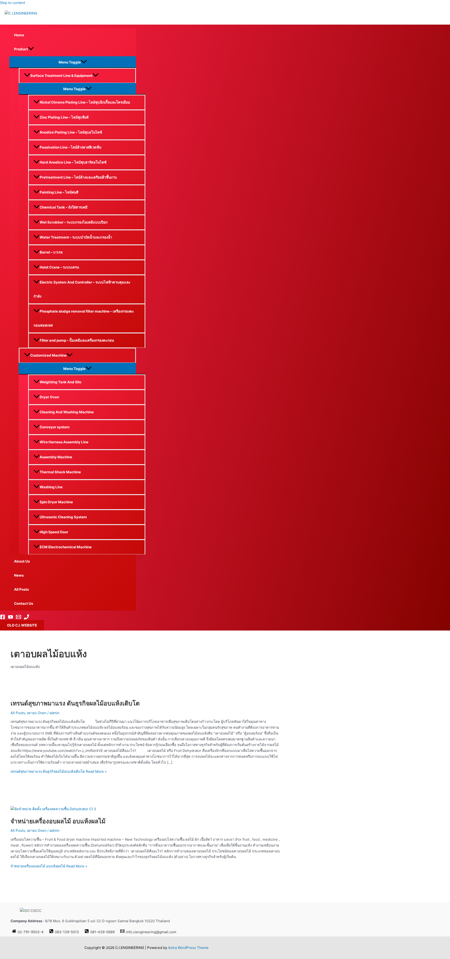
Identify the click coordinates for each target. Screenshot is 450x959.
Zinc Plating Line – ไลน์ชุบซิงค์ (64, 117)
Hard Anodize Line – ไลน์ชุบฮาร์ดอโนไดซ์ (73, 162)
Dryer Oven (49, 397)
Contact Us (23, 603)
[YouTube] (10, 618)
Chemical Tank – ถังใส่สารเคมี (63, 207)
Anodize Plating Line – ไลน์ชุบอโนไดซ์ (71, 132)
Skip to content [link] (12, 2)
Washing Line (51, 487)
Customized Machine (48, 355)
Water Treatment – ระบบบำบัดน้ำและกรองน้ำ (76, 237)
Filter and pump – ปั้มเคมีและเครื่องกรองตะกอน (77, 340)
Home (19, 35)
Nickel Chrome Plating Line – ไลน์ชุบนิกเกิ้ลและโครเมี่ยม (85, 102)
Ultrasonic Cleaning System (63, 517)
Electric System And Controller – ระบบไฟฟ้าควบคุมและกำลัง (82, 289)
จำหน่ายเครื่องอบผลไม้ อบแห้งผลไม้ (58, 821)
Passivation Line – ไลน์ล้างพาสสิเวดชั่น (70, 147)
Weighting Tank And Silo (60, 382)
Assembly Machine (56, 457)
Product (21, 49)
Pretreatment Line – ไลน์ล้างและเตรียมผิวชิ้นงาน (78, 177)
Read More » (59, 771)
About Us (22, 561)
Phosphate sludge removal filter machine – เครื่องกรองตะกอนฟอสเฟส (84, 318)
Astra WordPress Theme (188, 947)
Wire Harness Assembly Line (64, 442)
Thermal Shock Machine (60, 472)
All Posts (21, 589)
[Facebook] (2, 618)
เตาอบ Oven (36, 713)
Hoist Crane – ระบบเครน (59, 267)
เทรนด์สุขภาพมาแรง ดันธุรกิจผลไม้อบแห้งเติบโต (75, 703)
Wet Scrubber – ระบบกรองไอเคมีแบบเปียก (74, 222)
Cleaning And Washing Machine (67, 412)
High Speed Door (54, 532)
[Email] (18, 618)
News (19, 575)
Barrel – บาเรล (51, 252)
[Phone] (26, 618)
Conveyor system (55, 427)
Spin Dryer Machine (56, 502)
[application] (31, 49)
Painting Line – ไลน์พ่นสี (59, 192)
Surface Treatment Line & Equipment (61, 75)
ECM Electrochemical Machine (66, 547)
